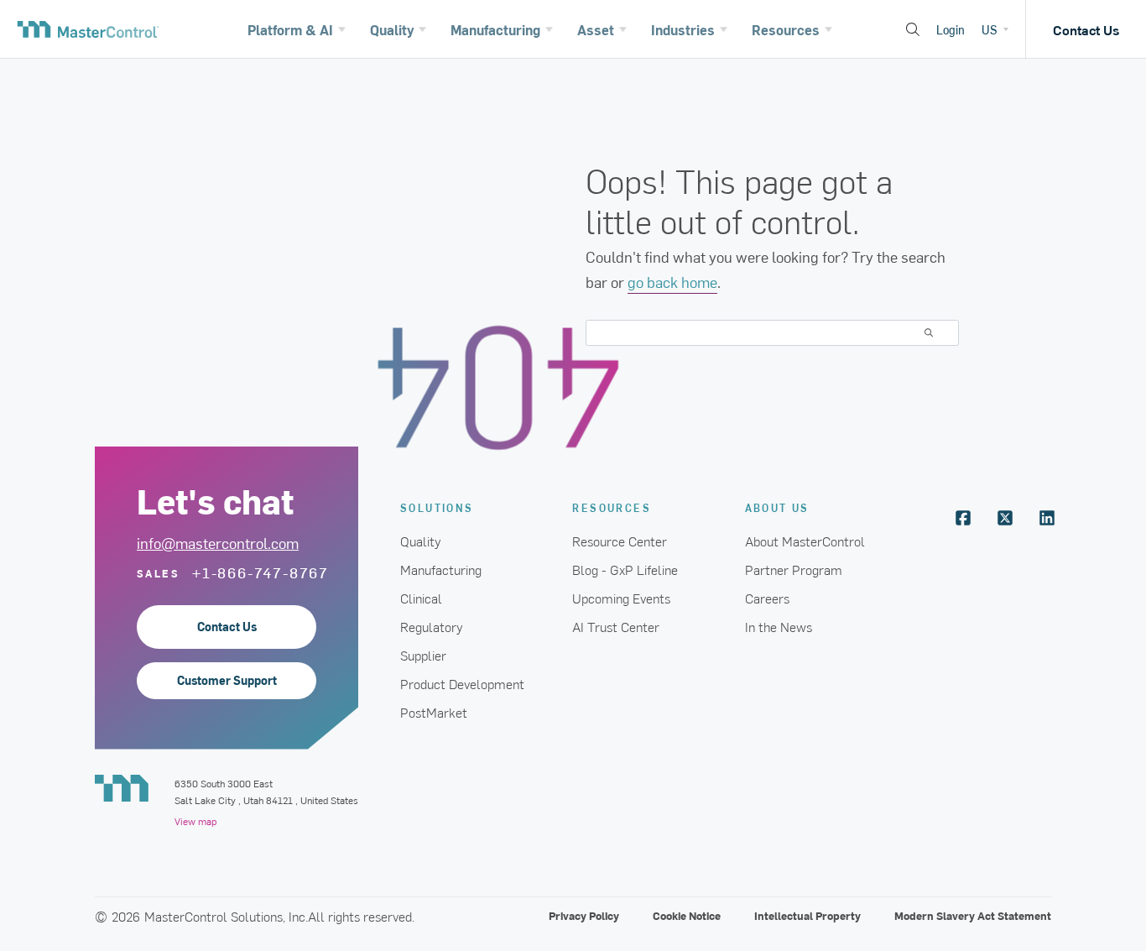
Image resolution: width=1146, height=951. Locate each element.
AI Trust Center (615, 626)
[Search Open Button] (912, 29)
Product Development (462, 683)
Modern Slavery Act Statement (972, 915)
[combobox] (772, 333)
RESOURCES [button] (611, 507)
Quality (420, 540)
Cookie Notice (687, 915)
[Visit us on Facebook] (963, 517)
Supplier (423, 654)
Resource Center (619, 540)
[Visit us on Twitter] (1005, 517)
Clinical (421, 597)
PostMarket (433, 712)
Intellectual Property (807, 915)
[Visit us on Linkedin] (1047, 517)
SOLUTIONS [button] (437, 507)
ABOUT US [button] (777, 507)
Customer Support (227, 680)
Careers (767, 597)
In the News (778, 626)
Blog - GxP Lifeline (625, 569)
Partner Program (793, 569)
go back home (672, 281)
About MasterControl (805, 540)
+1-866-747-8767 (260, 572)
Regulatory (431, 626)
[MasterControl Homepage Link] (88, 29)
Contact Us (1086, 29)
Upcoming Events (621, 597)
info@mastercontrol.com (218, 542)
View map (195, 821)
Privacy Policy (584, 915)
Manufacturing (441, 569)
